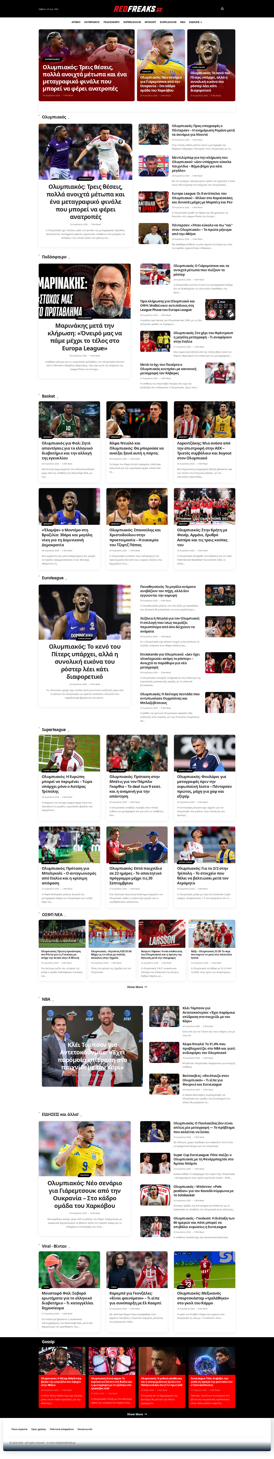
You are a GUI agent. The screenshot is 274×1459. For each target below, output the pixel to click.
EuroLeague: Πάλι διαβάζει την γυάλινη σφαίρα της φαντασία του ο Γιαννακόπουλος (211, 1382)
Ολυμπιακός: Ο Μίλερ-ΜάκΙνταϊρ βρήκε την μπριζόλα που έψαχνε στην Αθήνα (61, 1382)
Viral (46, 1287)
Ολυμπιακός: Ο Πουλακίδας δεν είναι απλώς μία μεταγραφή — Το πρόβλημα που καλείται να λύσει (204, 1127)
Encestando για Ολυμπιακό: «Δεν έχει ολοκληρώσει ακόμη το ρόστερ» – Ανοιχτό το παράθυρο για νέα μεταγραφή (170, 660)
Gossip (48, 1342)
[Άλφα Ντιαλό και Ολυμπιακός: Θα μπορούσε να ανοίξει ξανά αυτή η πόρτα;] (137, 419)
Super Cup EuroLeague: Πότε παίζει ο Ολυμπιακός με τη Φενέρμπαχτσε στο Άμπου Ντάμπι (203, 1159)
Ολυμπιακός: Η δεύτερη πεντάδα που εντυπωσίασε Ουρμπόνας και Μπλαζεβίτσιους (170, 698)
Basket (48, 396)
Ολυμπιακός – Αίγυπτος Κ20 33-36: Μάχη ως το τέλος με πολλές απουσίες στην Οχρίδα (111, 955)
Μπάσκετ (48, 437)
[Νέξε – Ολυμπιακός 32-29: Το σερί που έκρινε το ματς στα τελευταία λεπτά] (212, 934)
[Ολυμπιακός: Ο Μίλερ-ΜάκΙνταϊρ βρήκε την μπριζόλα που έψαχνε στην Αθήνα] (62, 1361)
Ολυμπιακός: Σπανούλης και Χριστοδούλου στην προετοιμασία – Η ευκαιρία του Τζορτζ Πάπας (135, 537)
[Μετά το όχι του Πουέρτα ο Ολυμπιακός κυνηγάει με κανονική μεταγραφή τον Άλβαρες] (220, 373)
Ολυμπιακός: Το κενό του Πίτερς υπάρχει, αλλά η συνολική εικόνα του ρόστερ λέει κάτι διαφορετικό (210, 81)
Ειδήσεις (146, 71)
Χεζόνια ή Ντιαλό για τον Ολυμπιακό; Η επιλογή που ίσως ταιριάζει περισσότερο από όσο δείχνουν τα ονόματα (170, 625)
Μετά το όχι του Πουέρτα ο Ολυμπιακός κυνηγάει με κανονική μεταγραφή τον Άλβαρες (168, 368)
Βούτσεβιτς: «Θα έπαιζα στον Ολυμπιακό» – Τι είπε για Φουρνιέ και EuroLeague (206, 1080)
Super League (50, 770)
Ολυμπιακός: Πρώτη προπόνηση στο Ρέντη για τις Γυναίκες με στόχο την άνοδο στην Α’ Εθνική (61, 955)
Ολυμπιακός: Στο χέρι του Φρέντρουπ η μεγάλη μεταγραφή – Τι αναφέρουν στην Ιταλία (203, 337)
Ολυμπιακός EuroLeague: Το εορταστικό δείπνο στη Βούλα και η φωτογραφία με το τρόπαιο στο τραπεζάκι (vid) (111, 1383)
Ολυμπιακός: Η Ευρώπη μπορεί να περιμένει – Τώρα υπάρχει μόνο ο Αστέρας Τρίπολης (67, 784)
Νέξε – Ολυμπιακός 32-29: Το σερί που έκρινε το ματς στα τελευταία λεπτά (211, 955)
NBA (46, 999)
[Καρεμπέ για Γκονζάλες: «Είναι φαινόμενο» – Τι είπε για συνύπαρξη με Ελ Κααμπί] (137, 1269)
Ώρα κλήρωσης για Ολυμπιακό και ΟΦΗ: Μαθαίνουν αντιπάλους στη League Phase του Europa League (167, 305)
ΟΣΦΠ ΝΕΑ (52, 914)
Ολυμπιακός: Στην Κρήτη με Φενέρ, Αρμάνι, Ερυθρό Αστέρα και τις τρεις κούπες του (202, 537)
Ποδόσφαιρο (54, 257)
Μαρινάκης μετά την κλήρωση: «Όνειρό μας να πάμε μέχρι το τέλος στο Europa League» (85, 336)
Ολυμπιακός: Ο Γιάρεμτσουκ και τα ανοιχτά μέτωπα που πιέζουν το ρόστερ (201, 270)
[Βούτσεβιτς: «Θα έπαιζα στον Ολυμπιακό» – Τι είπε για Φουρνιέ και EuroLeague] (164, 1084)
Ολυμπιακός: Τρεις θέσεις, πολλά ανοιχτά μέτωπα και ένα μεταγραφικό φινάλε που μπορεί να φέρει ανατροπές (85, 77)
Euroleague (198, 67)
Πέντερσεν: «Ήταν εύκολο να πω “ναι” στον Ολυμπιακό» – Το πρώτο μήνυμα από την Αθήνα (202, 229)
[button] (222, 9)
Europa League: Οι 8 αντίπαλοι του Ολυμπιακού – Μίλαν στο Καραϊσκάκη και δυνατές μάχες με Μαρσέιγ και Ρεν (202, 197)
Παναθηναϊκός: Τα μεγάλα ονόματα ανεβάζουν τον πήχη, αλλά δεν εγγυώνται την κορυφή (168, 591)
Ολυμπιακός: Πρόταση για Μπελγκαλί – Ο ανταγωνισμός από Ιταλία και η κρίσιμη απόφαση (69, 876)
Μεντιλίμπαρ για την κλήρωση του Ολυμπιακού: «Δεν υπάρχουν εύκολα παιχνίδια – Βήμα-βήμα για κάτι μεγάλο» (201, 164)
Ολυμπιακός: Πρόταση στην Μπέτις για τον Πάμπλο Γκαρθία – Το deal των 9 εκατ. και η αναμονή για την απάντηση (135, 786)
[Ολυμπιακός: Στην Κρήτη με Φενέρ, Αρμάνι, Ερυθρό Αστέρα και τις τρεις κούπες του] (204, 506)
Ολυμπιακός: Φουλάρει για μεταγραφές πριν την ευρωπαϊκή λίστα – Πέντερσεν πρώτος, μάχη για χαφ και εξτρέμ (204, 786)
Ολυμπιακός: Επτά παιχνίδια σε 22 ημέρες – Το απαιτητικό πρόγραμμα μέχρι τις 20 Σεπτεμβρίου (135, 876)
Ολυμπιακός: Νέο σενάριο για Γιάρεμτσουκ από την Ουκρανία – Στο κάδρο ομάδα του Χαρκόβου (161, 84)
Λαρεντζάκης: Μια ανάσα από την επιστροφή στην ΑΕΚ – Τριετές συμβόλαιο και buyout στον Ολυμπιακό (204, 450)
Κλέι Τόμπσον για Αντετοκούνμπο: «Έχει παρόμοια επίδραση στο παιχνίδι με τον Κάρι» (209, 1014)
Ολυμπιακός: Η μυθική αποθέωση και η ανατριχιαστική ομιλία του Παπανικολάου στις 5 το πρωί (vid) (161, 1382)
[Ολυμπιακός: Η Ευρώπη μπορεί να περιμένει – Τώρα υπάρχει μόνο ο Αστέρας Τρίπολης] (69, 753)
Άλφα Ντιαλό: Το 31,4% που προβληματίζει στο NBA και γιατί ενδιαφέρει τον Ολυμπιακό (209, 1048)
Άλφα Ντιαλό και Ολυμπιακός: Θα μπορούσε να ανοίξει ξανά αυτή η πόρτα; (136, 447)
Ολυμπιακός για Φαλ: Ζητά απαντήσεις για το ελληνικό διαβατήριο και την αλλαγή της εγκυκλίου (67, 450)
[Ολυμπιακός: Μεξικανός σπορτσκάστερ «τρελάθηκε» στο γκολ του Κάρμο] (204, 1269)
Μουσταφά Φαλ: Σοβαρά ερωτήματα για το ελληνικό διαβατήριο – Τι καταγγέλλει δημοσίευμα (67, 1300)
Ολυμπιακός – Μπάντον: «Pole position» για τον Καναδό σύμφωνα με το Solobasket (203, 1190)
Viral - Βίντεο (54, 1246)
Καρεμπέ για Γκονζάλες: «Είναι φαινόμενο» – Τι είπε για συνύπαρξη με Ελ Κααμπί (135, 1297)
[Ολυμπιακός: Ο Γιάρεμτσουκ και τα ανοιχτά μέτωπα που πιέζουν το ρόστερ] (155, 274)
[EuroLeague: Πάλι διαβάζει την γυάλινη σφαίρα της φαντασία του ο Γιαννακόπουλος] (212, 1361)
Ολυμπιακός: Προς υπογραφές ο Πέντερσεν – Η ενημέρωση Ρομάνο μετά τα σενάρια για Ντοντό (203, 130)
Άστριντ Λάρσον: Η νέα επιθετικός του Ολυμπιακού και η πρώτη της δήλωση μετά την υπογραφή (161, 955)
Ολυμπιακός (52, 59)
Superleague (54, 729)
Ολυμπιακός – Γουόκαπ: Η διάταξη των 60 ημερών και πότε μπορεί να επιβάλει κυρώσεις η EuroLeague (204, 1222)
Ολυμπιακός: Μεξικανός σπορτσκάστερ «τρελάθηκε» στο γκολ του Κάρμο (203, 1297)
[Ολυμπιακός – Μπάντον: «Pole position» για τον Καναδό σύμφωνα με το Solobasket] (155, 1195)
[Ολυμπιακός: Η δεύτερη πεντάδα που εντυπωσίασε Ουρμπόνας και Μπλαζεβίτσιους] (220, 702)
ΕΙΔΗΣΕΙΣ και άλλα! (60, 1114)
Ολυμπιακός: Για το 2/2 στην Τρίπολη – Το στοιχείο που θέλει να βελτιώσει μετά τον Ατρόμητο (202, 876)
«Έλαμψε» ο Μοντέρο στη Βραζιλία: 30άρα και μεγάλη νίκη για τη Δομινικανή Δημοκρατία (67, 537)
